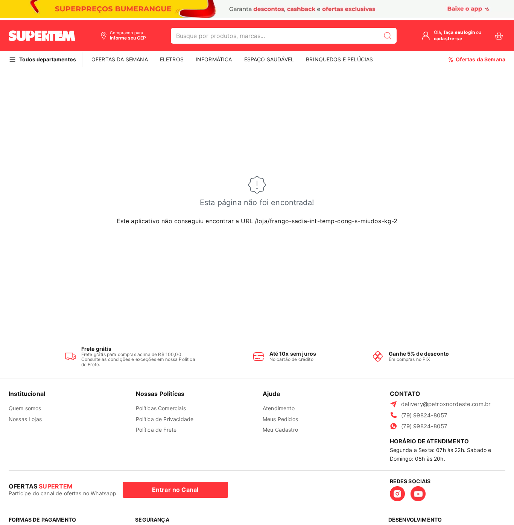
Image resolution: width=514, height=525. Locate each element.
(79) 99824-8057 (424, 415)
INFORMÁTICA (214, 59)
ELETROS (172, 59)
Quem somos (25, 408)
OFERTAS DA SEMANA (119, 59)
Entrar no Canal (175, 489)
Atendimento (279, 408)
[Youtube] (418, 493)
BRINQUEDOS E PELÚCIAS (339, 59)
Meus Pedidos (280, 419)
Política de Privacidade (165, 419)
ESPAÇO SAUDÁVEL (269, 59)
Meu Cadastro (280, 429)
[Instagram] (397, 493)
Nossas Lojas (25, 419)
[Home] (42, 35)
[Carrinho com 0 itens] (499, 36)
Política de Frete (156, 429)
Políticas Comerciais (161, 408)
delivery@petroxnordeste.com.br (446, 404)
